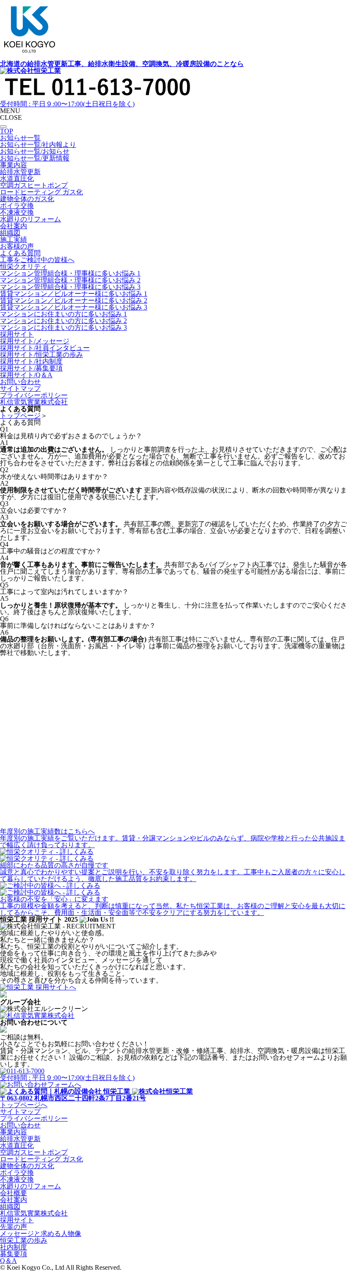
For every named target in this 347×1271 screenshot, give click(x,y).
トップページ (20, 415)
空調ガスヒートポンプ (34, 1152)
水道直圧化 (17, 1145)
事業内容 (13, 1132)
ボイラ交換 (17, 1172)
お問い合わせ (20, 1125)
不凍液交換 (17, 1179)
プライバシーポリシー (34, 1118)
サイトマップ (20, 1111)
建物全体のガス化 (27, 1165)
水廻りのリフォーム (30, 1186)
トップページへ (23, 1104)
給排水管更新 (20, 1138)
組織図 (10, 1206)
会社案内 (13, 1199)
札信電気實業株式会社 (34, 1213)
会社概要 (13, 1192)
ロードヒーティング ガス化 (41, 1159)
